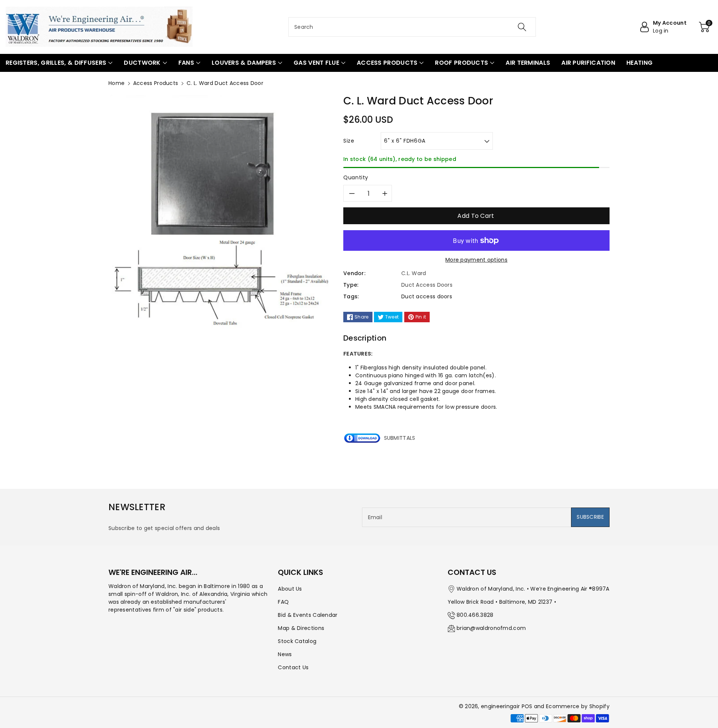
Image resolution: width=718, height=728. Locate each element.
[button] (59, 62)
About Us (290, 589)
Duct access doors (426, 296)
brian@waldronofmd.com (491, 628)
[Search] (522, 27)
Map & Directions (301, 628)
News (285, 654)
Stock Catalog (297, 641)
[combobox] (412, 27)
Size (349, 140)
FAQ (283, 602)
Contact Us (293, 667)
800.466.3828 (475, 615)
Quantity (355, 177)
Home (116, 83)
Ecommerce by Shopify (578, 706)
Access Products (155, 83)
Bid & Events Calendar (307, 615)
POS (527, 706)
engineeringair (500, 706)
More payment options (476, 260)
